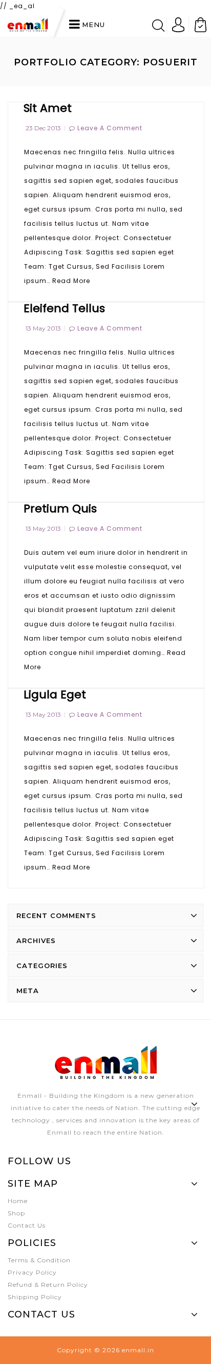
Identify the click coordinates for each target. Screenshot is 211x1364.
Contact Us (27, 1225)
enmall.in (138, 1350)
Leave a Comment (109, 128)
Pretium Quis (60, 508)
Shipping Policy (35, 1297)
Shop (16, 1213)
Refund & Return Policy (48, 1284)
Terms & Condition (39, 1260)
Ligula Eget (55, 694)
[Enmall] (27, 24)
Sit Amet (48, 108)
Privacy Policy (32, 1272)
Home (18, 1201)
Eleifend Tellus (64, 308)
